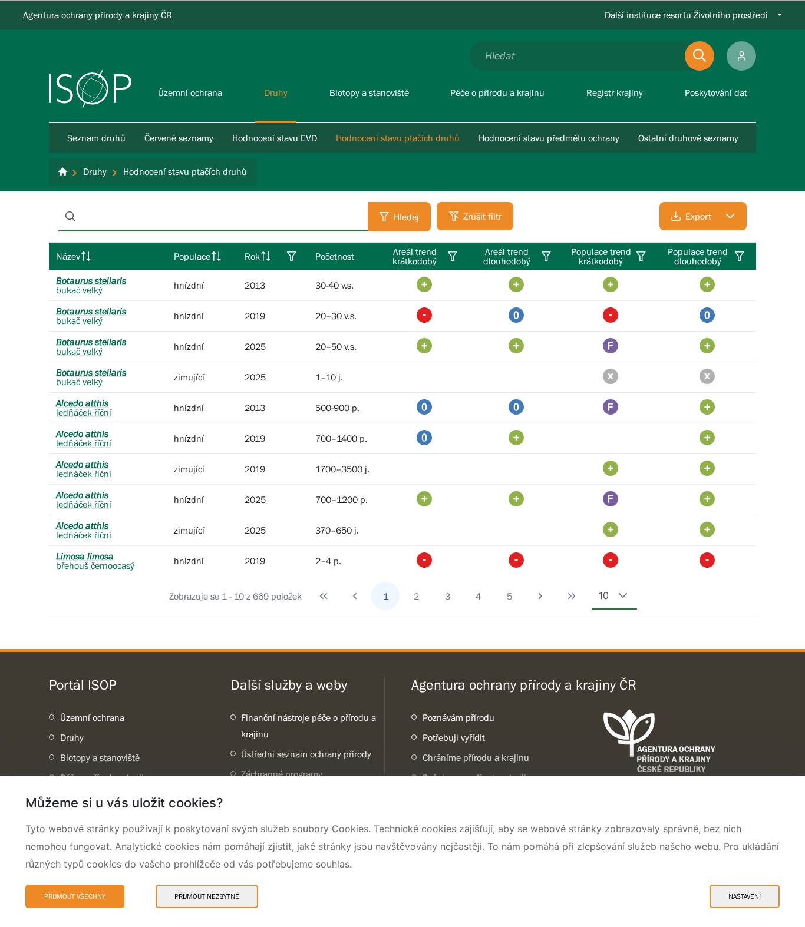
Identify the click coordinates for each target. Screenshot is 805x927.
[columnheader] (108, 256)
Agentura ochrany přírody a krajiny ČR (97, 14)
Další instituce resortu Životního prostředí (686, 14)
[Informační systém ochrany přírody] (90, 89)
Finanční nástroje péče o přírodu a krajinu (308, 725)
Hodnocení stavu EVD (274, 138)
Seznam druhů (96, 138)
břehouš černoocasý (95, 561)
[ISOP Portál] (62, 172)
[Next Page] (540, 596)
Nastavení (744, 896)
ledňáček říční (83, 408)
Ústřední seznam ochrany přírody (306, 754)
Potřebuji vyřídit (454, 737)
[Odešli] (699, 56)
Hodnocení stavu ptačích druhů (398, 138)
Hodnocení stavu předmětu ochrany (549, 138)
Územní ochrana (92, 717)
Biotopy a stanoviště (100, 757)
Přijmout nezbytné (206, 896)
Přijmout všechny (74, 896)
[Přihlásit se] (741, 56)
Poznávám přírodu (458, 717)
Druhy (72, 737)
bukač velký (91, 285)
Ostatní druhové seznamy (688, 138)
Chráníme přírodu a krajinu (476, 757)
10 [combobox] (604, 595)
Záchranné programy (281, 774)
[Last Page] (571, 596)
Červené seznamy (178, 138)
